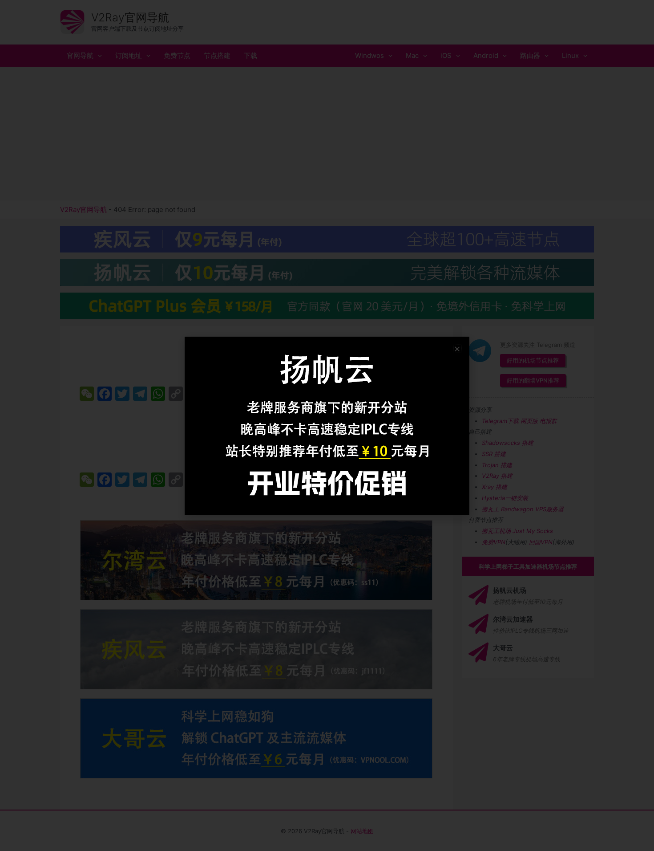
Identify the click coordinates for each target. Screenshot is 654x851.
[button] (457, 349)
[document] (327, 425)
